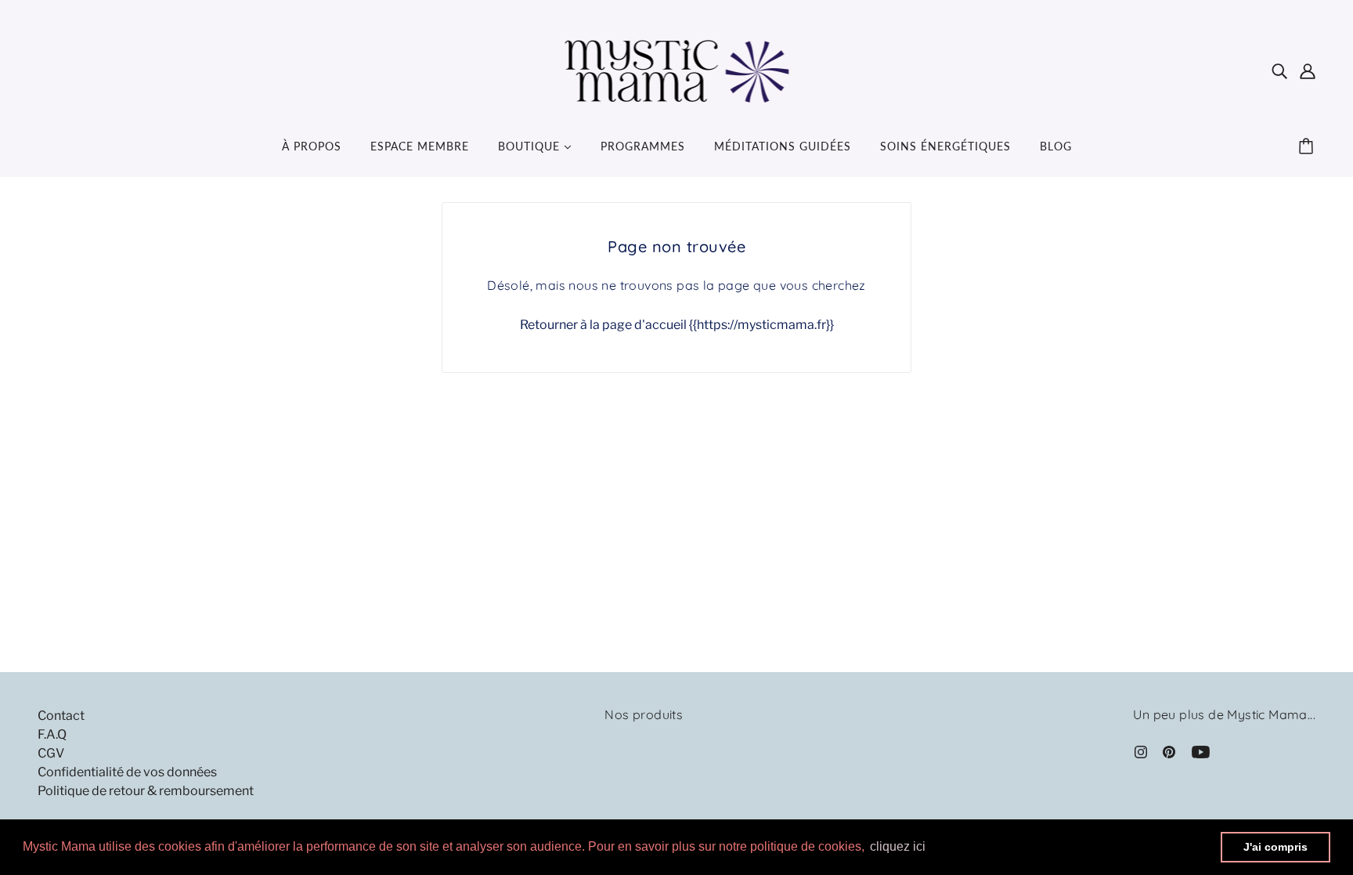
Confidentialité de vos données (127, 772)
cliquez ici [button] (897, 846)
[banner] (677, 69)
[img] (1279, 70)
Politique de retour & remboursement (146, 790)
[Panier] (1308, 146)
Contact (61, 715)
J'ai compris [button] (1275, 847)
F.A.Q (52, 734)
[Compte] (1307, 70)
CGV (51, 753)
